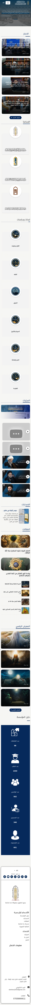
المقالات (26, 529)
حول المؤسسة (24, 915)
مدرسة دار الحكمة (23, 924)
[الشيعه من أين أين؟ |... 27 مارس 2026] (16, 462)
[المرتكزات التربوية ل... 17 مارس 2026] (16, 476)
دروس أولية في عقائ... (10, 510)
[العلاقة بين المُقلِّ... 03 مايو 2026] (16, 448)
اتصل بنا (26, 937)
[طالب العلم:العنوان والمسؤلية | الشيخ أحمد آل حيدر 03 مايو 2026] (16, 431)
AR (4, 2)
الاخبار (27, 34)
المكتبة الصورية (24, 926)
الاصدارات (26, 505)
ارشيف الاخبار (16, 118)
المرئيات (26, 401)
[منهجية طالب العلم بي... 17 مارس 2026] (16, 490)
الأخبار (27, 940)
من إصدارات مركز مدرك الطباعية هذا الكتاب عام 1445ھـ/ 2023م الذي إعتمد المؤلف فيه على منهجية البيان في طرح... (10, 517)
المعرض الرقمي (26, 619)
